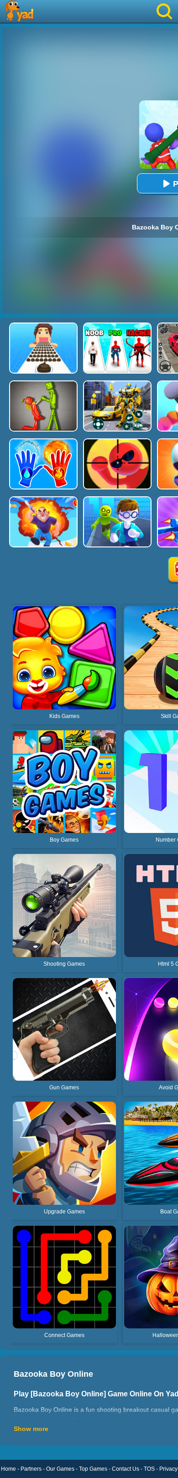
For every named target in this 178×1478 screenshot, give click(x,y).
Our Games (60, 1469)
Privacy (168, 1469)
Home (8, 1469)
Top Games (93, 1469)
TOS (149, 1469)
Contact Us (125, 1469)
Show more (31, 1428)
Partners (31, 1469)
